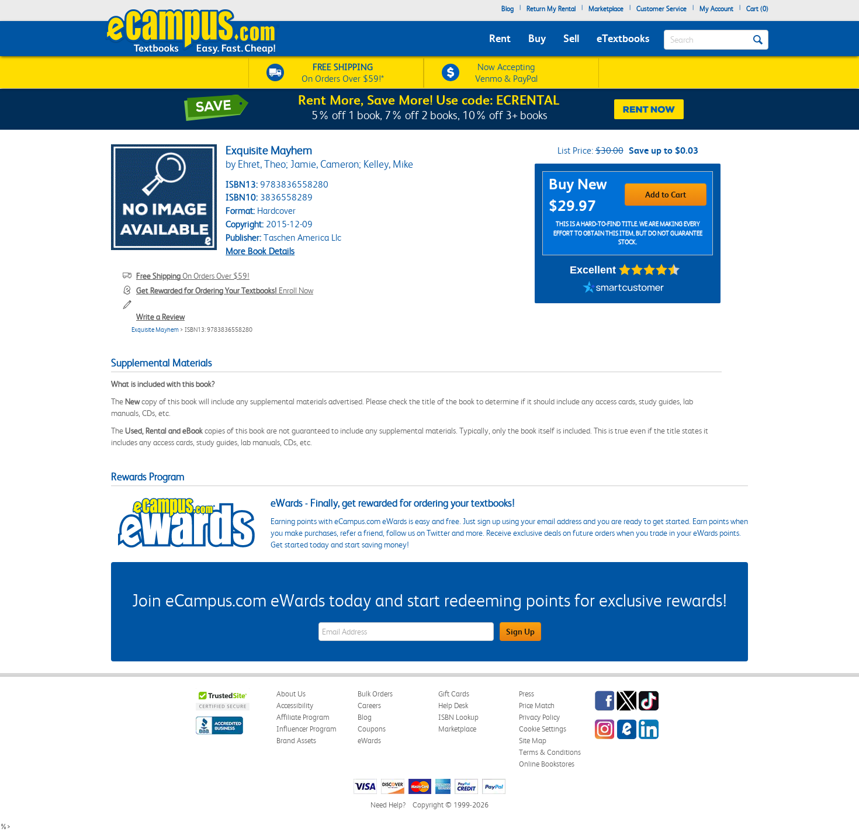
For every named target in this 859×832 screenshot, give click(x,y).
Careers (369, 705)
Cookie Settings (542, 728)
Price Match (537, 705)
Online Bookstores (546, 764)
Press (526, 693)
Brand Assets (296, 740)
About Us (291, 693)
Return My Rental (551, 9)
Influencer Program (306, 728)
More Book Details (260, 250)
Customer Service (661, 9)
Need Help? (388, 804)
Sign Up (520, 631)
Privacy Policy (539, 717)
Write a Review (160, 316)
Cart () (757, 9)
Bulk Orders (375, 693)
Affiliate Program (303, 717)
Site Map (532, 740)
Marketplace (606, 9)
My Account (716, 9)
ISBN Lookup (458, 717)
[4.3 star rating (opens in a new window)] (649, 270)
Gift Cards (453, 693)
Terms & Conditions (550, 752)
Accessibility (294, 705)
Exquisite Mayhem (155, 330)
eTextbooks (623, 38)
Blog (507, 9)
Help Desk (453, 705)
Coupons (372, 728)
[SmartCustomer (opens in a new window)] (623, 289)
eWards (369, 740)
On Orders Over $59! (193, 275)
